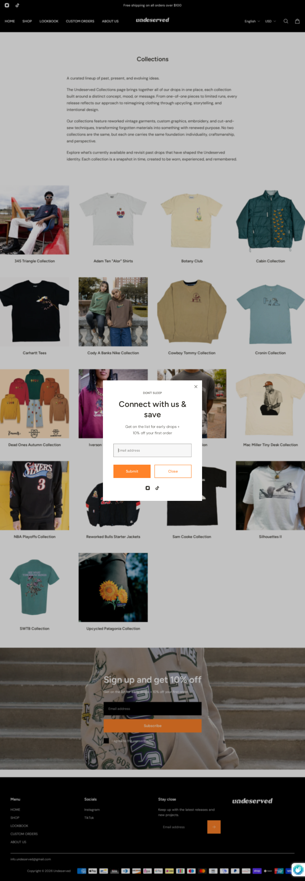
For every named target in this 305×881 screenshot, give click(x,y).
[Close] (196, 386)
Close (173, 471)
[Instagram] (147, 488)
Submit (132, 471)
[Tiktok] (157, 488)
